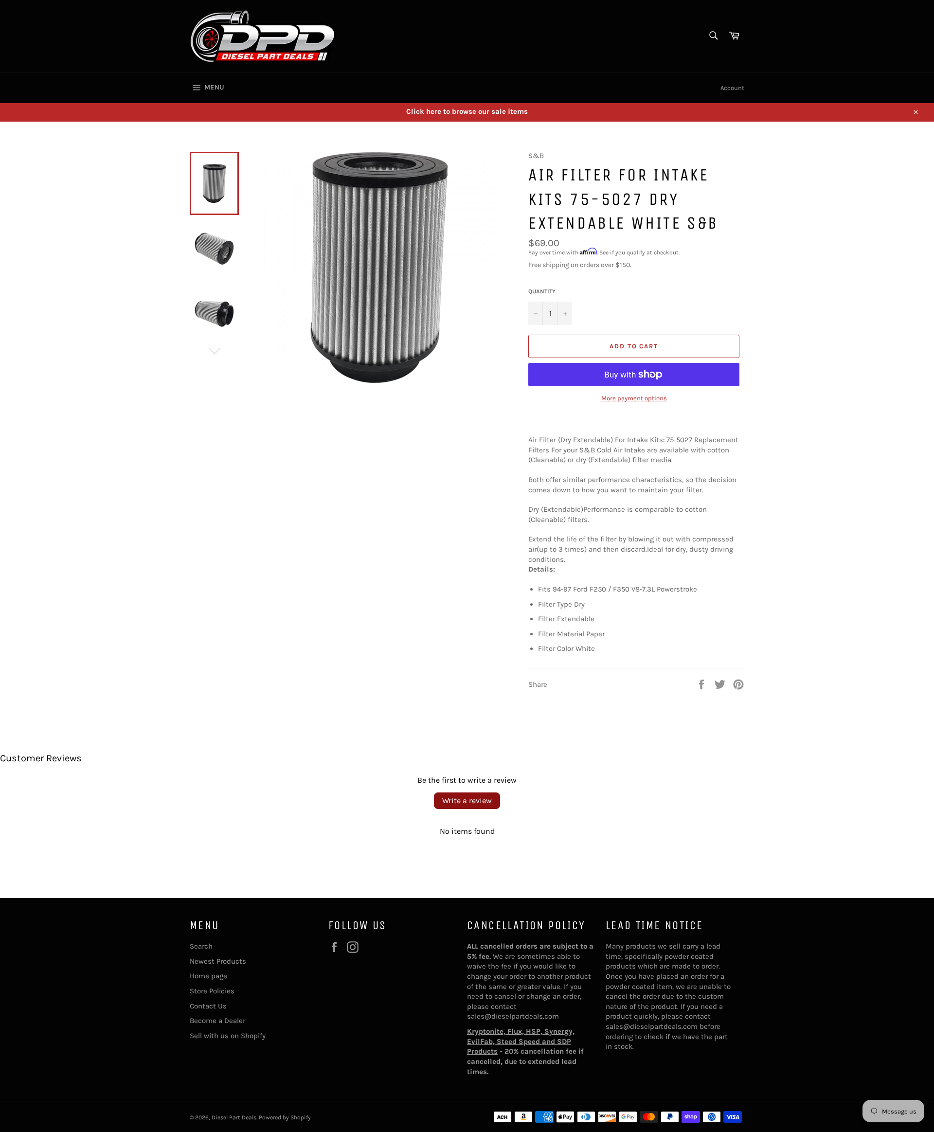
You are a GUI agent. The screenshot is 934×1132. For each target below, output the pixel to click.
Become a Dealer (217, 1020)
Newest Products (218, 961)
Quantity (542, 291)
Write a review (467, 800)
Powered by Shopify (285, 1117)
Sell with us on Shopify (228, 1035)
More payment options (634, 398)
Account (732, 87)
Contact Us (208, 1006)
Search (201, 946)
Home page (208, 975)
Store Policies (212, 991)
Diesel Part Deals (234, 1117)
